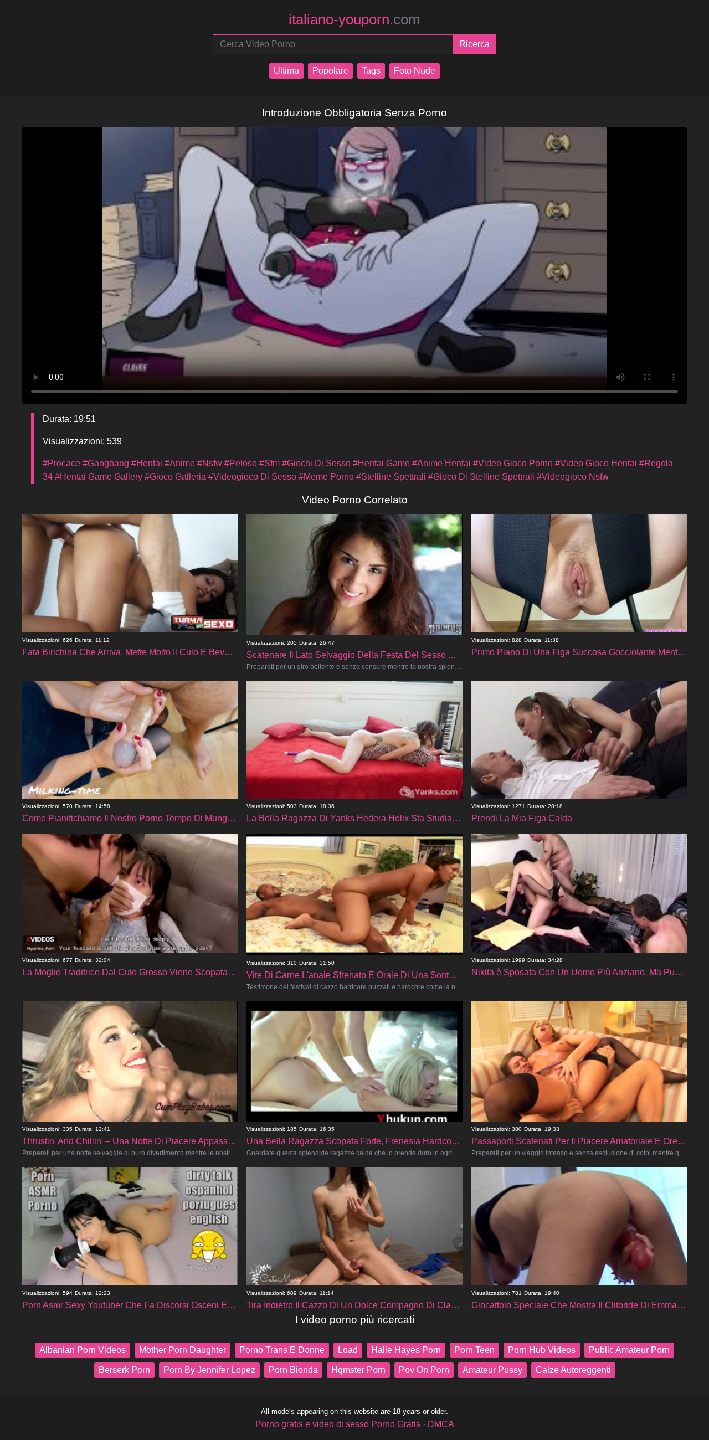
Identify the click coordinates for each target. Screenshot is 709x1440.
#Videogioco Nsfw (573, 476)
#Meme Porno (326, 476)
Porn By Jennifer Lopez (209, 1370)
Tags (371, 70)
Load (348, 1350)
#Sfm (269, 463)
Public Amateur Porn (629, 1350)
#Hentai (146, 463)
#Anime (180, 463)
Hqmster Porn (358, 1370)
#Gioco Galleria (175, 476)
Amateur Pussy (492, 1370)
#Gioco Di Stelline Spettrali (481, 476)
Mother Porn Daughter (182, 1350)
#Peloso (240, 463)
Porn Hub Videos (542, 1350)
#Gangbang (106, 463)
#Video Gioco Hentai (596, 463)
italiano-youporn (354, 19)
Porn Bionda (293, 1370)
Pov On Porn (424, 1370)
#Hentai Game (381, 463)
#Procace (61, 463)
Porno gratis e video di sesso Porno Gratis (337, 1424)
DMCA (441, 1424)
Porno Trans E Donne (282, 1350)
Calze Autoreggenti (573, 1370)
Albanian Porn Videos (82, 1350)
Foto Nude (414, 70)
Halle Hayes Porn (406, 1350)
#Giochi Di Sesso (316, 463)
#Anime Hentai (441, 463)
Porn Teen (474, 1350)
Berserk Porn (124, 1370)
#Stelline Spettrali (391, 476)
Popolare (330, 70)
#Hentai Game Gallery (98, 476)
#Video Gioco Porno (513, 463)
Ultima (286, 70)
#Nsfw (209, 463)
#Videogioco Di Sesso (252, 476)
